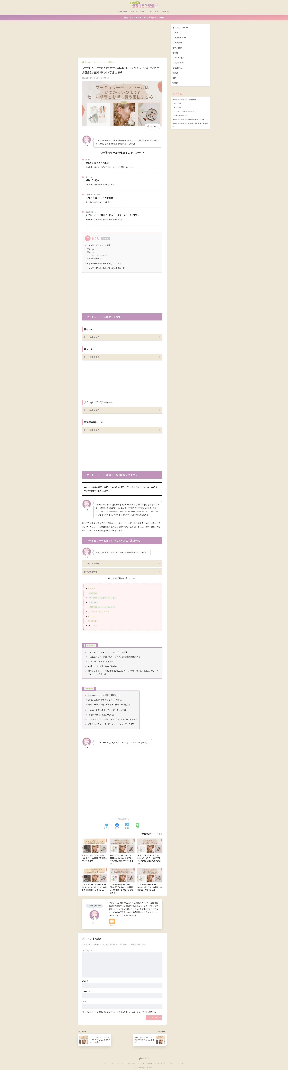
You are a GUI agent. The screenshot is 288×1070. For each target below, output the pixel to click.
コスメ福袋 (177, 43)
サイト (85, 1002)
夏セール (90, 252)
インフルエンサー (137, 11)
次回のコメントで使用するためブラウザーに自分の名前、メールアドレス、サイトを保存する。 (121, 1012)
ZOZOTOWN (93, 593)
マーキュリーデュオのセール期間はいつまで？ (104, 263)
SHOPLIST (93, 621)
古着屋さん (165, 11)
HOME (145, 1058)
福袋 (174, 78)
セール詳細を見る (91, 337)
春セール (90, 249)
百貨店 (175, 73)
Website (112, 925)
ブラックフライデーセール (97, 255)
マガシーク (93, 603)
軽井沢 (175, 83)
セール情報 (122, 11)
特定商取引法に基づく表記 (156, 1063)
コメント (87, 951)
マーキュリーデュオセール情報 (97, 245)
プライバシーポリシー (176, 1063)
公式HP (91, 588)
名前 (85, 981)
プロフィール (108, 1063)
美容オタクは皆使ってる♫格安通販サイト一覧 (144, 18)
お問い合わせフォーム (135, 1063)
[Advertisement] (122, 41)
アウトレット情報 (91, 563)
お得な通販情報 (90, 572)
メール (86, 992)
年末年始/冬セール (94, 258)
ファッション (153, 11)
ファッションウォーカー (98, 612)
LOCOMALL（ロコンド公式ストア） (102, 607)
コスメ (175, 33)
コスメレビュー (179, 38)
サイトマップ (120, 1063)
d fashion (92, 616)
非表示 (105, 238)
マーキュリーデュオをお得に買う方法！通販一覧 (105, 268)
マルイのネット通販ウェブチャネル (102, 598)
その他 (175, 53)
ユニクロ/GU (177, 63)
